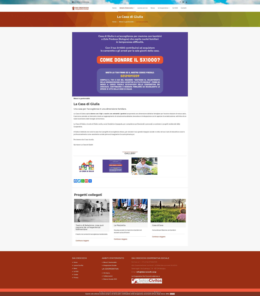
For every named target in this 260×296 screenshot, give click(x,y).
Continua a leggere (82, 241)
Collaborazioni (108, 276)
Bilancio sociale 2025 (110, 279)
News (153, 8)
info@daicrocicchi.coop (81, 2)
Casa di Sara (157, 225)
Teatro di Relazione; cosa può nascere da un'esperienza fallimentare (90, 227)
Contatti (183, 8)
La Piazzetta (120, 225)
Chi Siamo (106, 273)
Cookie (76, 274)
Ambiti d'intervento (126, 8)
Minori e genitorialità (126, 22)
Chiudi (172, 294)
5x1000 (175, 8)
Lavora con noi (142, 8)
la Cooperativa (163, 8)
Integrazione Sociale (109, 265)
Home (114, 8)
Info (167, 294)
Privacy (76, 277)
